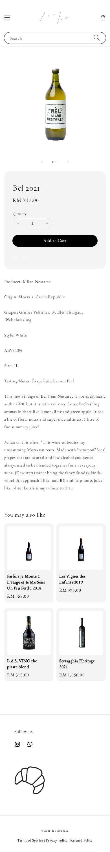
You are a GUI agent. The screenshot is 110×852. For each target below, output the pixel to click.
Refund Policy (81, 840)
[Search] (97, 37)
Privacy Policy (57, 840)
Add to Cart (55, 240)
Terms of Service (30, 840)
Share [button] (25, 256)
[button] (7, 17)
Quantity (20, 213)
